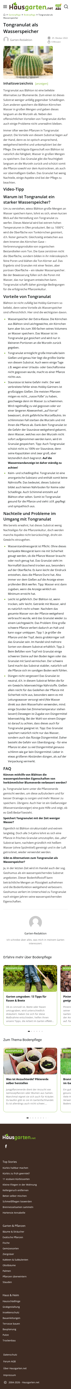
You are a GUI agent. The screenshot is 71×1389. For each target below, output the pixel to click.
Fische (6, 1242)
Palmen (7, 1270)
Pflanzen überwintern (15, 1276)
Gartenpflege (15, 14)
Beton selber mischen (15, 1195)
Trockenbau (9, 1340)
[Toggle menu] (5, 6)
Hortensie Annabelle (14, 1212)
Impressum (9, 1375)
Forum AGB (9, 1361)
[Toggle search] (66, 6)
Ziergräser (8, 1254)
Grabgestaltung (11, 1306)
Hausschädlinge (11, 1301)
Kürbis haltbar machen (15, 1167)
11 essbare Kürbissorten (16, 1179)
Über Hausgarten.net (15, 1368)
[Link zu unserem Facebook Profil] (6, 1146)
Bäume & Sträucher (13, 1231)
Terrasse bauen (11, 1323)
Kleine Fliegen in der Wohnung (20, 1184)
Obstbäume (9, 1265)
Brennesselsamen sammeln (18, 1207)
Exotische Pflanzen (13, 1237)
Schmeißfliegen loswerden (17, 1201)
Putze (6, 1334)
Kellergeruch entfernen (16, 1190)
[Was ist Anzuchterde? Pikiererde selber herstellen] (30, 1061)
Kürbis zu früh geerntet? (16, 1173)
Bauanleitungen (11, 1318)
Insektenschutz (11, 1312)
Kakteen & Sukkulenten (15, 1259)
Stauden (7, 1282)
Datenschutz (10, 1354)
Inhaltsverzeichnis (25, 83)
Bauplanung (9, 1329)
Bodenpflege (30, 14)
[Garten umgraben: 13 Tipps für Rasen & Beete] (30, 978)
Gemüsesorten (11, 1248)
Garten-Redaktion (21, 40)
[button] (29, 1031)
